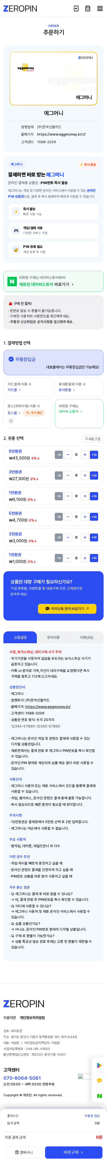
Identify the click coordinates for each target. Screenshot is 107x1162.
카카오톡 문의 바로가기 (67, 608)
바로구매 (72, 1152)
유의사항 (53, 637)
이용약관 (9, 1017)
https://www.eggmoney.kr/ (59, 134)
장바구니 (26, 1152)
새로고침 (94, 439)
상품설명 (20, 637)
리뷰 (86, 637)
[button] (11, 421)
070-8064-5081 (22, 1078)
